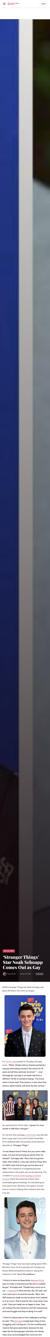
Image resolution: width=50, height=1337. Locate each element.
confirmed (29, 1135)
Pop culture (8, 951)
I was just (12, 1290)
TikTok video (11, 1061)
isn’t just (18, 1321)
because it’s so (37, 1280)
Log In (43, 4)
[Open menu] (4, 4)
